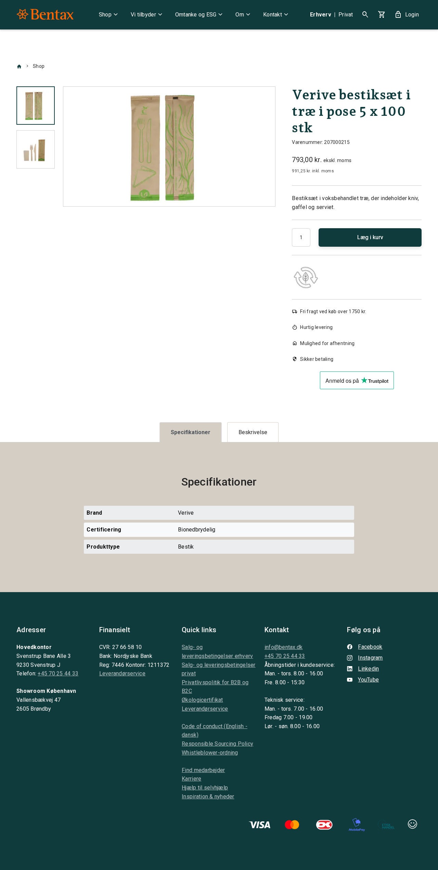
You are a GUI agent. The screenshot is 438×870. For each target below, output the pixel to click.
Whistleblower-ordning (210, 752)
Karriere (191, 778)
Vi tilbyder (147, 15)
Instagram (370, 657)
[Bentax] (45, 15)
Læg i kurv (370, 237)
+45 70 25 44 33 (58, 673)
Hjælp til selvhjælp (205, 787)
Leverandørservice (122, 673)
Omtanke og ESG (200, 15)
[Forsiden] (19, 66)
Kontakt (276, 15)
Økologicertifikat (202, 700)
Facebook (370, 647)
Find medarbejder (203, 770)
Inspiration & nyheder (208, 796)
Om (243, 15)
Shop (109, 15)
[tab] (190, 432)
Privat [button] (345, 14)
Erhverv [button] (320, 14)
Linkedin (368, 668)
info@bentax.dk (284, 647)
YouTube (368, 679)
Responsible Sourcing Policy (217, 743)
